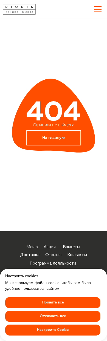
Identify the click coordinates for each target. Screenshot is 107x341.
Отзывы (53, 255)
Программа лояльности (53, 263)
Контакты (77, 255)
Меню (32, 247)
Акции (50, 247)
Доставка (30, 255)
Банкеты (71, 247)
